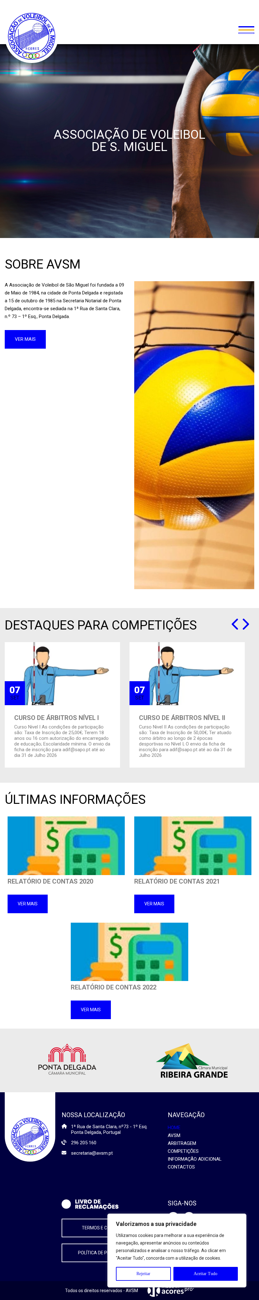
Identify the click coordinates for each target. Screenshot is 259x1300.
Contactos (181, 1167)
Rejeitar (143, 1273)
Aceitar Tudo (205, 1273)
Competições (183, 1151)
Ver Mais (28, 903)
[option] (62, 705)
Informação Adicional (195, 1159)
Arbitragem (182, 1143)
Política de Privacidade (105, 1252)
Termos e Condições (105, 1227)
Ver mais (25, 339)
